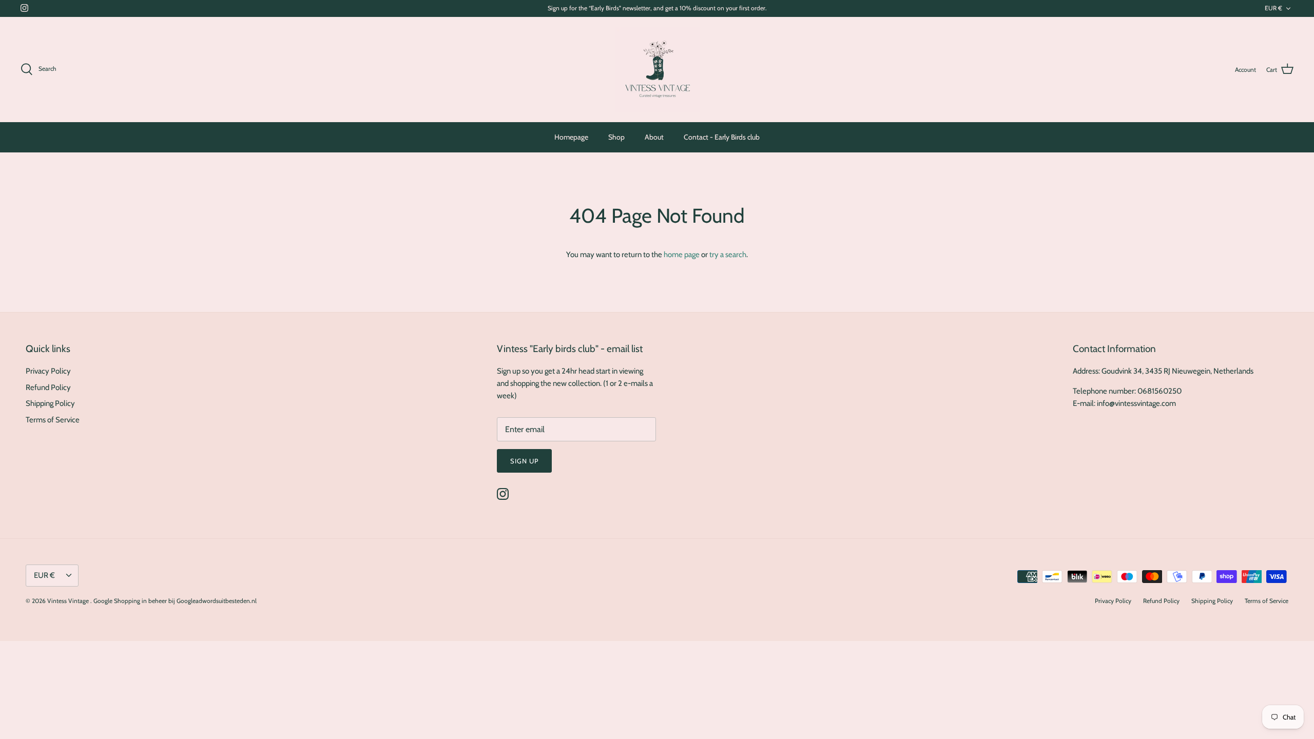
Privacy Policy (48, 371)
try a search (727, 254)
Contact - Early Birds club (722, 137)
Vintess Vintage (68, 601)
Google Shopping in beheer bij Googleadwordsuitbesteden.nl (175, 601)
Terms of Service (53, 419)
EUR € (1273, 8)
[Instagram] (24, 8)
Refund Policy (48, 387)
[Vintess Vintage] (657, 69)
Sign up (524, 461)
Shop (616, 137)
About (654, 137)
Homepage (571, 137)
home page (682, 254)
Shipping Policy (50, 403)
